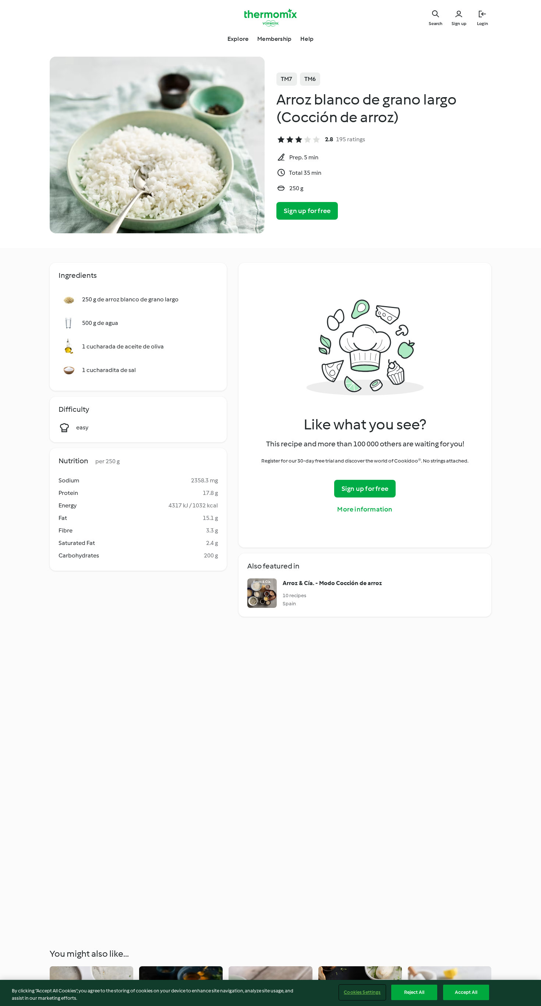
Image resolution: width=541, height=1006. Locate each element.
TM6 (310, 78)
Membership (274, 38)
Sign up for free (307, 211)
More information (364, 509)
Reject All (414, 992)
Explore (237, 38)
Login (482, 23)
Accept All (466, 992)
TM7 (287, 78)
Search (435, 23)
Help (307, 38)
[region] (270, 993)
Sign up (459, 23)
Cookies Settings (362, 992)
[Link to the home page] (270, 17)
